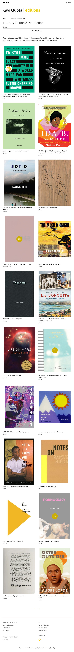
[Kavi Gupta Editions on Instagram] (39, 640)
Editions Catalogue (8, 625)
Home (4, 18)
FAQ (39, 622)
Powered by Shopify (49, 648)
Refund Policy (42, 627)
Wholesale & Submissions (10, 637)
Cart (69, 2)
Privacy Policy (42, 630)
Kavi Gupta (6, 630)
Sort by (5, 27)
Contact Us (6, 627)
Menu (7, 2)
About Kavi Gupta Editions (10, 622)
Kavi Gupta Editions (36, 648)
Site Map (5, 639)
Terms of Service (43, 625)
